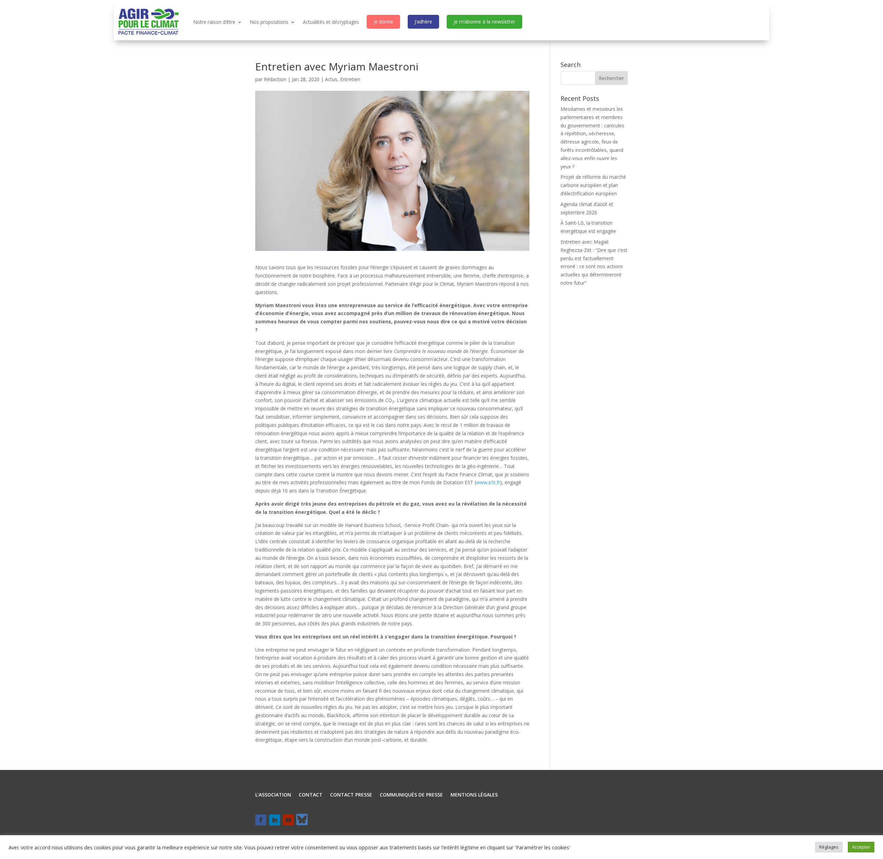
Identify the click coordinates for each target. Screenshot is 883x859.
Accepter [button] (861, 847)
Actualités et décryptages (331, 22)
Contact (311, 795)
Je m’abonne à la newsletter (484, 21)
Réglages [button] (829, 847)
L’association (273, 795)
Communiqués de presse (411, 795)
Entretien (350, 79)
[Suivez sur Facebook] (260, 820)
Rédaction (275, 79)
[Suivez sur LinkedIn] (274, 820)
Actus (331, 79)
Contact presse (351, 795)
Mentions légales (474, 795)
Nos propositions (269, 22)
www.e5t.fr (488, 482)
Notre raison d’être (214, 22)
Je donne (383, 21)
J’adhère (423, 21)
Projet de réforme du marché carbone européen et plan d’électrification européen (593, 185)
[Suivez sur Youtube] (288, 820)
